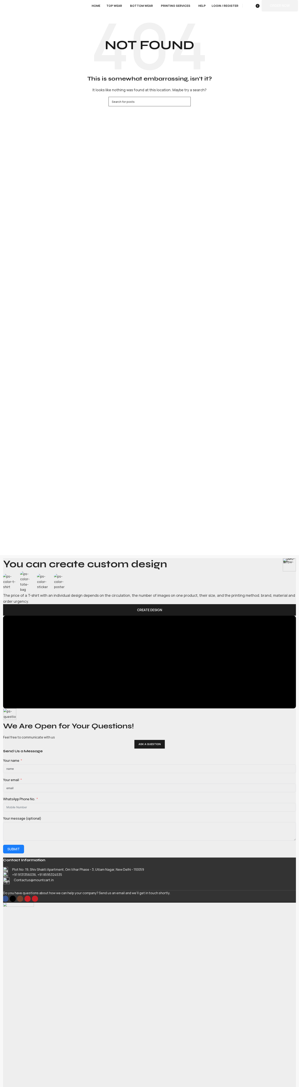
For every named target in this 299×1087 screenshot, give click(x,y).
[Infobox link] (149, 869)
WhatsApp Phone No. (19, 799)
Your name (11, 760)
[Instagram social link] (20, 899)
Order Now (280, 5)
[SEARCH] (186, 101)
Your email (11, 780)
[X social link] (13, 899)
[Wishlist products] (247, 6)
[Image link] (18, 1057)
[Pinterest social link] (35, 899)
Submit (13, 849)
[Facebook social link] (5, 899)
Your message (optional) (22, 818)
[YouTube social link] (27, 899)
